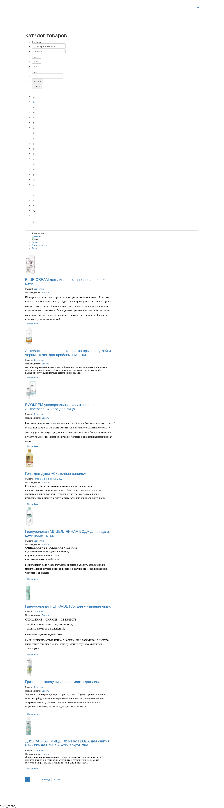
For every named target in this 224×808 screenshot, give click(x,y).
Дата (34, 248)
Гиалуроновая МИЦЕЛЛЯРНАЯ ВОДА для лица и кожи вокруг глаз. (67, 533)
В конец (57, 779)
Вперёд (46, 779)
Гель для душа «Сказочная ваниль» (55, 473)
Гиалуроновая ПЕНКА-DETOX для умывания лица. (68, 606)
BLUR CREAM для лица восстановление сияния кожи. (65, 281)
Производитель (39, 244)
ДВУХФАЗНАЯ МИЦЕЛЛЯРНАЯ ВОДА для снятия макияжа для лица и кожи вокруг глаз (67, 742)
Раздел (35, 241)
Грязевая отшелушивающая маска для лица (62, 681)
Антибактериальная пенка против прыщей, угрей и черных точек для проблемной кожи (68, 352)
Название (37, 235)
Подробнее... (33, 323)
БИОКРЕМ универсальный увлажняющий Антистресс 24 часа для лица (60, 406)
